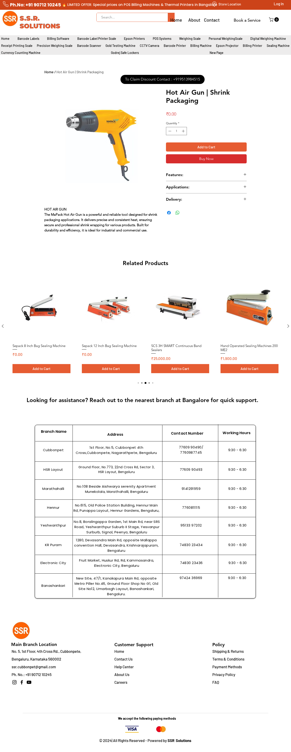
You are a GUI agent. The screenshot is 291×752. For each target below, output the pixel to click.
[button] (274, 19)
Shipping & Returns (228, 651)
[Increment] (183, 131)
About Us (121, 674)
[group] (145, 326)
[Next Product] (288, 326)
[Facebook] (22, 682)
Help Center (124, 666)
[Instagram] (14, 682)
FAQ (215, 682)
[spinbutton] (176, 131)
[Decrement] (169, 131)
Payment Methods (227, 666)
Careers (120, 682)
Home (49, 72)
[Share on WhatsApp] (177, 212)
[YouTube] (29, 682)
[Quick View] (41, 307)
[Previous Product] (2, 326)
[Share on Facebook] (169, 212)
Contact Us (123, 659)
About (194, 20)
